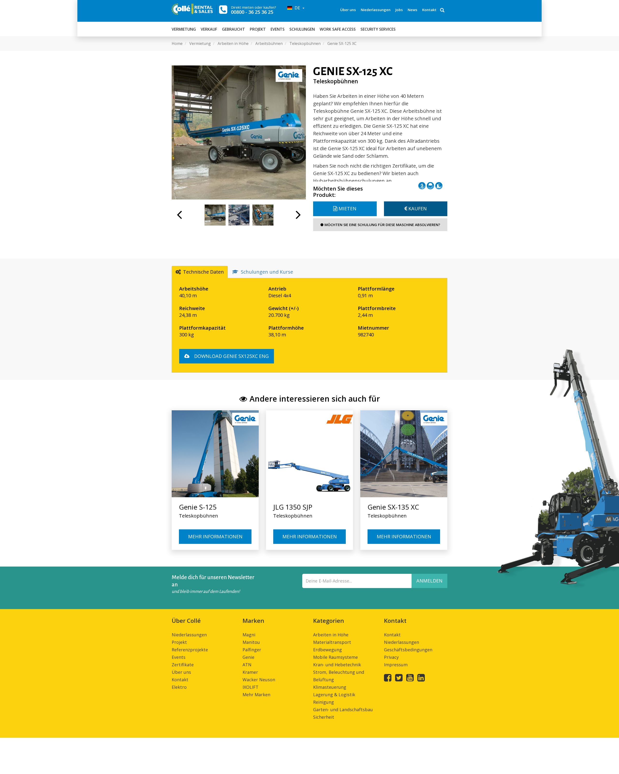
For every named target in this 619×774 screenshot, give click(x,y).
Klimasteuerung (329, 687)
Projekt (258, 29)
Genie (248, 657)
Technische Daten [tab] (203, 272)
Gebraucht (233, 29)
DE (296, 8)
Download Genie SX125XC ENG (231, 356)
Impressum (396, 664)
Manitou (251, 642)
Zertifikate (183, 664)
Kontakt (429, 9)
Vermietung (184, 29)
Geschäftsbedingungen (408, 650)
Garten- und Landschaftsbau (343, 709)
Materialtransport (332, 642)
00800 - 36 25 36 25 (252, 12)
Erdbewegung (327, 650)
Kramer (250, 672)
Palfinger (252, 650)
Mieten (346, 208)
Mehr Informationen (215, 536)
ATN (247, 664)
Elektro (179, 687)
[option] (239, 132)
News (412, 9)
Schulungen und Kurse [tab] (267, 272)
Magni (249, 635)
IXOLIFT (250, 687)
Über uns (348, 9)
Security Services (378, 29)
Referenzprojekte (190, 650)
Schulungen (302, 29)
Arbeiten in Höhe (330, 635)
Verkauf (209, 29)
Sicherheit (323, 717)
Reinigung (323, 702)
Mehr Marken (256, 694)
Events (278, 29)
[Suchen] (442, 10)
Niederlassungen (376, 9)
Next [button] (298, 217)
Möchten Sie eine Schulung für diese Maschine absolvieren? (382, 224)
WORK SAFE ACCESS (338, 29)
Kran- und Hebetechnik (337, 664)
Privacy (391, 657)
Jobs (399, 9)
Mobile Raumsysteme (335, 657)
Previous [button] (179, 217)
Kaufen (417, 208)
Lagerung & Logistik (334, 694)
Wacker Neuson (259, 679)
